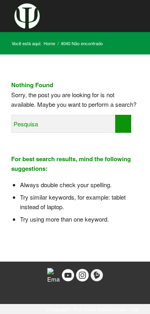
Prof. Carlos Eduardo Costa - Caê (106, 309)
